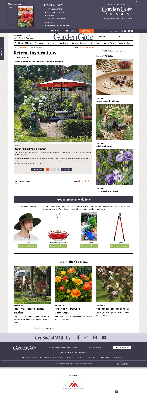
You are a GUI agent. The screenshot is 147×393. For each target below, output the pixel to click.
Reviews (92, 357)
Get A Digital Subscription (57, 12)
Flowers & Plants (24, 43)
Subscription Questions (30, 357)
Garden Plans (109, 43)
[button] (19, 102)
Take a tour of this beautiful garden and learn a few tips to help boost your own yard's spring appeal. (31, 319)
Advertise (81, 357)
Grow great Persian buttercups (67, 310)
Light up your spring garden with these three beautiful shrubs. (112, 314)
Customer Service (122, 348)
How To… (50, 43)
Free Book (71, 31)
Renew (49, 22)
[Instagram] (86, 338)
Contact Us (69, 357)
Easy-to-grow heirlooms (107, 101)
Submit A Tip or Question (52, 357)
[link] (24, 37)
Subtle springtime (104, 146)
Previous (39, 169)
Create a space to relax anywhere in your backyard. (39, 61)
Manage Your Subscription (58, 25)
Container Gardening (80, 43)
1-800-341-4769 (96, 348)
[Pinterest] (95, 338)
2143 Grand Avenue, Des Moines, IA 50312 (63, 348)
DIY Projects (96, 43)
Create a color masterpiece (108, 191)
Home (15, 47)
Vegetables (39, 43)
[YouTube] (104, 338)
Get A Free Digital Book (56, 19)
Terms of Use (118, 357)
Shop (129, 43)
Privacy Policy (104, 357)
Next (65, 169)
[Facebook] (78, 338)
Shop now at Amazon (27, 246)
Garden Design (63, 43)
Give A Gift (51, 15)
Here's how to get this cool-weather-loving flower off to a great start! (73, 317)
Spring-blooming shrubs (112, 308)
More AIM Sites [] (73, 375)
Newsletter (23, 47)
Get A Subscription (54, 9)
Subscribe (86, 31)
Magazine (121, 43)
